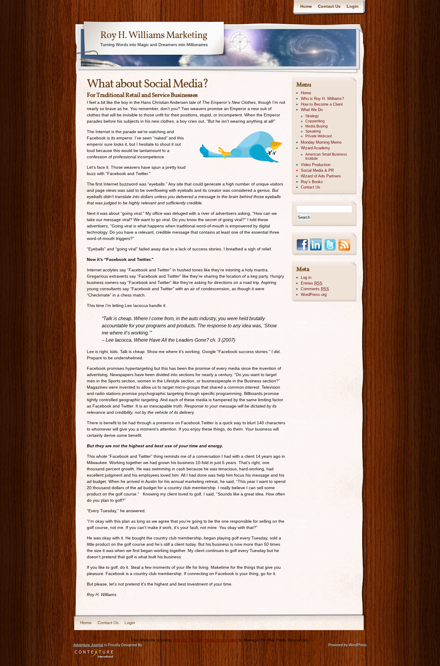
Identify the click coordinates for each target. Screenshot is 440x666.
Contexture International (94, 653)
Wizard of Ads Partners (321, 176)
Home (306, 6)
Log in (306, 277)
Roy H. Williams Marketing (153, 35)
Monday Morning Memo (321, 142)
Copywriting (315, 121)
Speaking (313, 131)
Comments (315, 289)
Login (353, 6)
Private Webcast (318, 136)
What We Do (312, 109)
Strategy (312, 116)
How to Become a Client (322, 104)
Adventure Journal (88, 645)
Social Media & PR (317, 170)
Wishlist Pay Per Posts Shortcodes (205, 640)
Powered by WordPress (347, 645)
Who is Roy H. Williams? (322, 98)
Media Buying (316, 126)
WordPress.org (314, 294)
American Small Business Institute (326, 156)
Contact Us (329, 6)
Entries (311, 283)
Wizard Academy (315, 148)
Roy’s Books (312, 182)
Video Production (315, 164)
